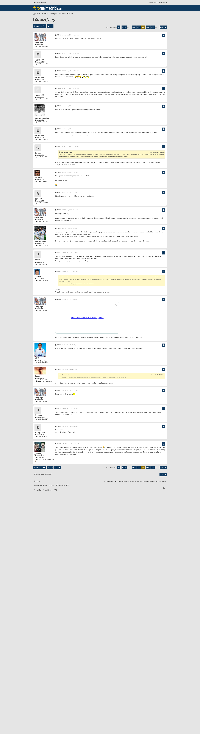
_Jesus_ (38, 454)
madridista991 (40, 242)
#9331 (59, 228)
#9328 (59, 172)
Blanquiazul (39, 433)
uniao (37, 259)
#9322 (59, 53)
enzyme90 (39, 60)
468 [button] (147, 27)
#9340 (59, 444)
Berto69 (38, 199)
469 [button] (152, 27)
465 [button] (133, 27)
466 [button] (138, 27)
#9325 (59, 106)
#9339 (59, 426)
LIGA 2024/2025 (44, 20)
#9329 (59, 192)
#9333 (59, 271)
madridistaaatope (42, 118)
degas (37, 376)
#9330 (59, 210)
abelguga (38, 42)
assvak (37, 277)
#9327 (59, 146)
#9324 (59, 88)
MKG (36, 358)
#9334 (59, 299)
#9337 (59, 390)
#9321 (59, 35)
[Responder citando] (163, 35)
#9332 (59, 252)
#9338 (59, 408)
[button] (118, 27)
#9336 (59, 369)
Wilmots (38, 177)
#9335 (59, 345)
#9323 (59, 71)
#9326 (59, 129)
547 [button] (161, 27)
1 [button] (125, 27)
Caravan (38, 153)
